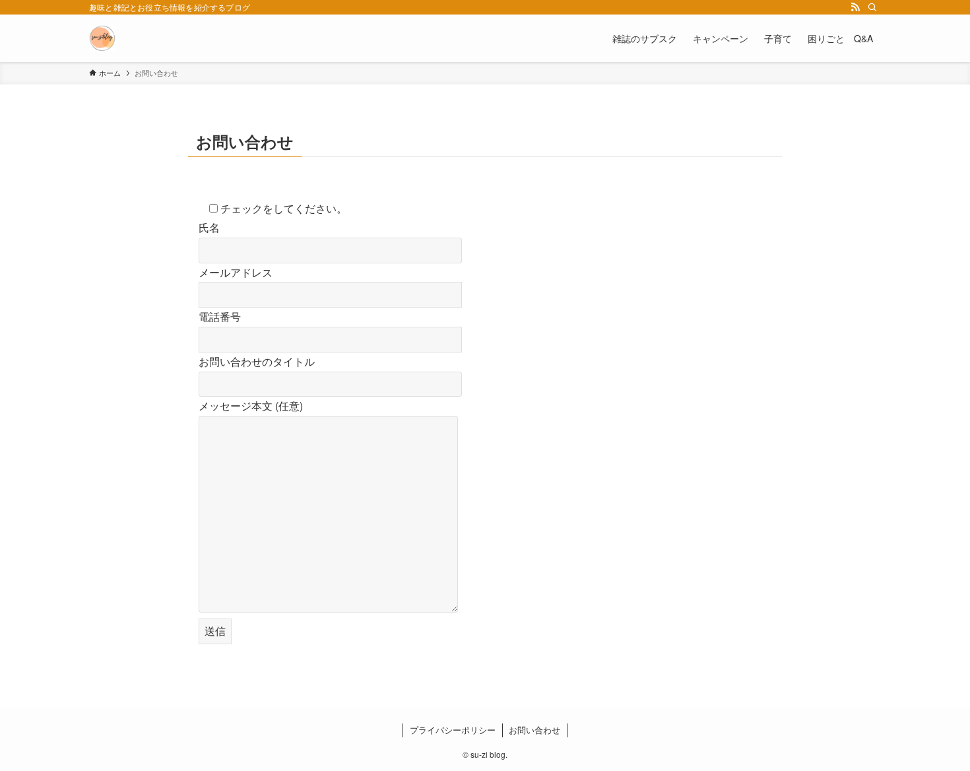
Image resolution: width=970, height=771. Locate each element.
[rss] (855, 7)
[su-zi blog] (102, 38)
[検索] (872, 7)
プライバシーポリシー (453, 729)
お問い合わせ (534, 729)
